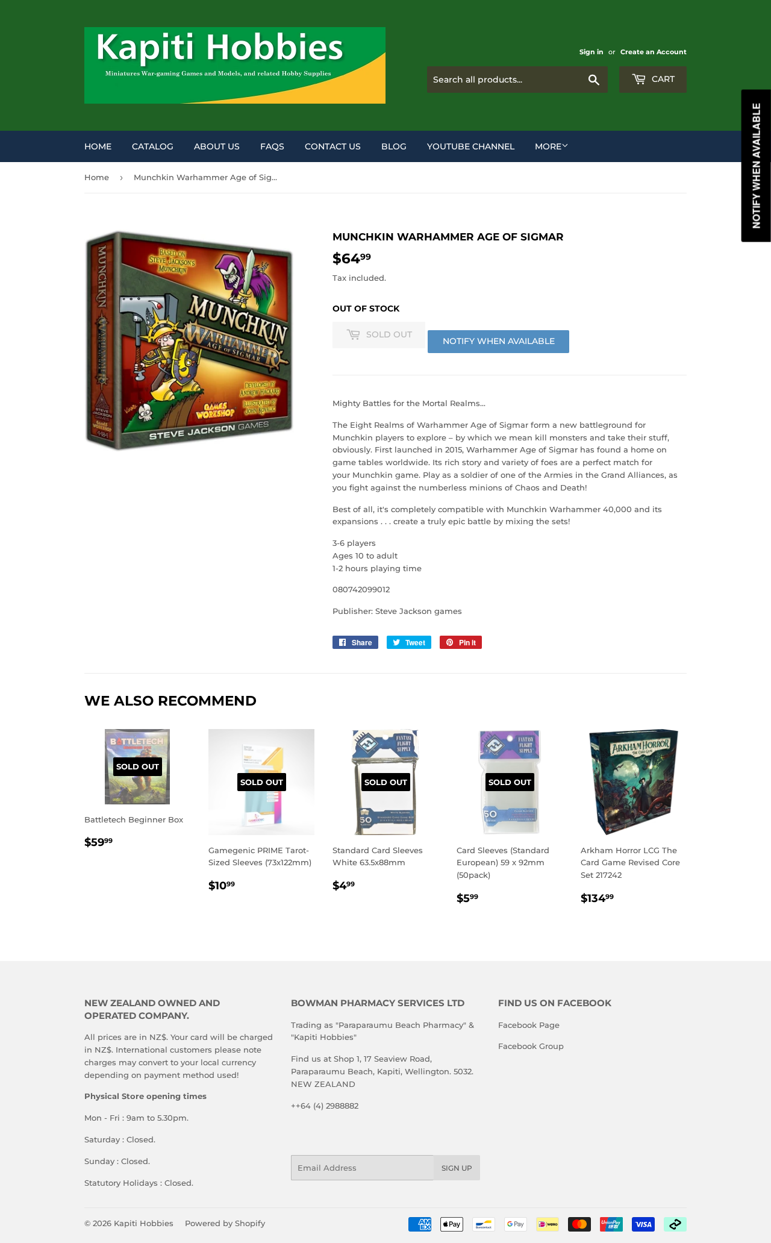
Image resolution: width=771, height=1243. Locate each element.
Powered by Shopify (225, 1223)
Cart (662, 79)
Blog (394, 146)
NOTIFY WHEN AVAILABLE (499, 341)
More (548, 146)
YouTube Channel (470, 146)
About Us (217, 146)
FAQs (272, 146)
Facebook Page (529, 1025)
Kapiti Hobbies (143, 1223)
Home (97, 146)
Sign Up (457, 1168)
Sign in (591, 52)
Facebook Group (531, 1046)
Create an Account (653, 52)
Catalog (152, 146)
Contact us (333, 146)
